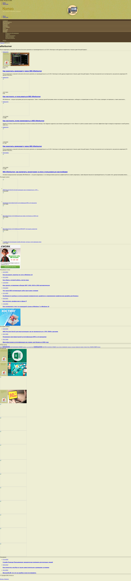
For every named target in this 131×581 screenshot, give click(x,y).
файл (95, 346)
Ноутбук (5, 24)
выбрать (24, 346)
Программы (6, 27)
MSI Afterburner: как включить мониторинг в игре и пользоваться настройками (35, 172)
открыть (54, 346)
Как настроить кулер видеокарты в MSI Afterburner (23, 121)
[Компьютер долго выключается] (13, 556)
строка (85, 346)
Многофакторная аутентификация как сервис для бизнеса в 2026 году (20, 215)
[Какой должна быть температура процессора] (13, 472)
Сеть (4, 28)
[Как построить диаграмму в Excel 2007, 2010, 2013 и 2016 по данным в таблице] (13, 362)
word (11, 346)
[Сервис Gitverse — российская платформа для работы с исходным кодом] (13, 459)
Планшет (5, 25)
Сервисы (7, 34)
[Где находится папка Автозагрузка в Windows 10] (13, 486)
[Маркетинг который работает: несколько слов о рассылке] (13, 375)
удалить (92, 346)
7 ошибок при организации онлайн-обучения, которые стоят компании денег (22, 241)
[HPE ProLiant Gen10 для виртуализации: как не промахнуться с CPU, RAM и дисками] (10, 188)
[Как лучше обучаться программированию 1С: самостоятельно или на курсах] (13, 402)
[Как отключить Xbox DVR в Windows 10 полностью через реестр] (13, 430)
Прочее (5, 32)
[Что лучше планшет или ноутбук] (13, 513)
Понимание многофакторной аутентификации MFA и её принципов (20, 202)
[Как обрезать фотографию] (13, 499)
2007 (1, 346)
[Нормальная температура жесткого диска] (13, 443)
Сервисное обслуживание (12, 33)
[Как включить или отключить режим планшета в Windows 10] (13, 416)
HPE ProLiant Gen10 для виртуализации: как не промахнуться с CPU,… (21, 189)
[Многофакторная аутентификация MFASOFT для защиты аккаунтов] (10, 227)
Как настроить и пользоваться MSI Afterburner (22, 96)
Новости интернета (10, 35)
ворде (21, 347)
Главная (2, 43)
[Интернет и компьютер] (11, 13)
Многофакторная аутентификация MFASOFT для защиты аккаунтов (20, 228)
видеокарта (16, 346)
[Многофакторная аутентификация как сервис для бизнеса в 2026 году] (10, 214)
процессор (78, 346)
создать (82, 346)
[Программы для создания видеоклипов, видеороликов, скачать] (13, 389)
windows (6, 346)
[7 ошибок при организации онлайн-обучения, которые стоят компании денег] (10, 240)
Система (5, 29)
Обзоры (5, 30)
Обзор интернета (9, 36)
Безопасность (7, 22)
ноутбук (45, 347)
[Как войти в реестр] (13, 527)
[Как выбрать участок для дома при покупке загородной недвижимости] (13, 542)
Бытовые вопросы (10, 38)
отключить (49, 346)
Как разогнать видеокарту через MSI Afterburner (22, 71)
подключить (64, 346)
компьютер (38, 347)
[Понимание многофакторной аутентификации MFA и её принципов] (10, 201)
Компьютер (6, 23)
